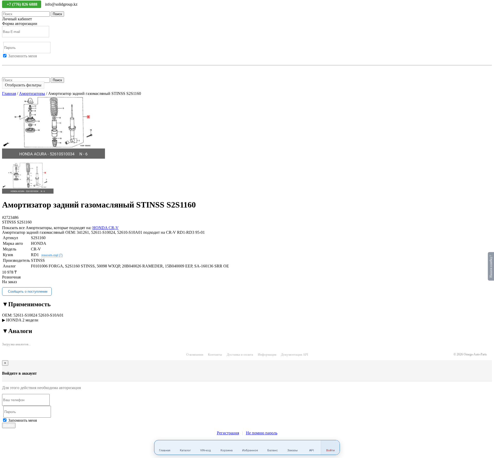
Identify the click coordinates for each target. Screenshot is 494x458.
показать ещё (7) (52, 255)
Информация (267, 354)
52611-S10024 (25, 315)
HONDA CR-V (105, 228)
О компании (194, 354)
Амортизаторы (32, 93)
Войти (7, 60)
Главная (9, 93)
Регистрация (25, 60)
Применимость (26, 304)
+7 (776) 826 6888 (22, 4)
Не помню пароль (17, 70)
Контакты (215, 354)
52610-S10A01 (51, 315)
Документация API (294, 354)
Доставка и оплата (240, 354)
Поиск (57, 14)
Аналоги (17, 331)
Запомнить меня (22, 56)
